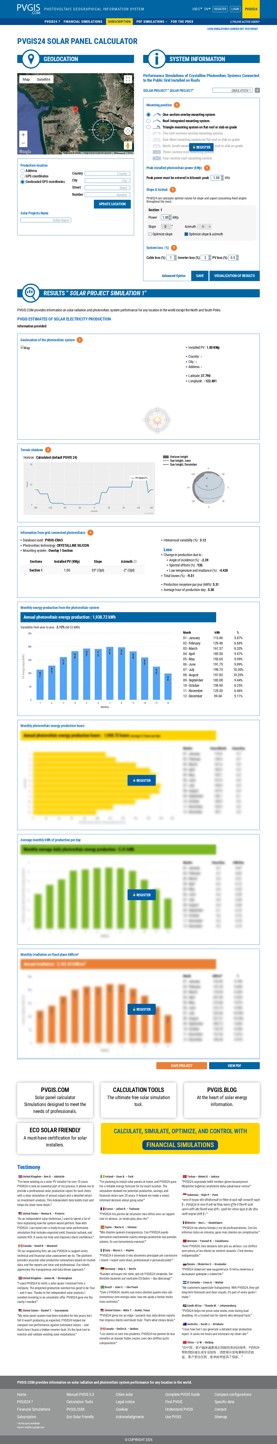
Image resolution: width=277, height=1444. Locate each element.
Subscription (26, 1416)
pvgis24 (251, 9)
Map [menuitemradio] (26, 79)
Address (31, 170)
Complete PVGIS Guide (182, 1394)
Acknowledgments (130, 1416)
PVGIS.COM (75, 1409)
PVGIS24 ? (25, 1401)
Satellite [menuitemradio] (43, 79)
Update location (112, 204)
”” (168, 91)
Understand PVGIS (179, 1409)
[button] (151, 21)
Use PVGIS (173, 1416)
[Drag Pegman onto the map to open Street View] (128, 145)
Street (76, 187)
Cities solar (124, 1394)
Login (235, 9)
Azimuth (190, 226)
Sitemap (221, 1416)
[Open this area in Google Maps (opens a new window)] (25, 151)
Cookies (122, 1409)
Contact (221, 1409)
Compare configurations (233, 1394)
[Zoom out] (23, 143)
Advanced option (174, 276)
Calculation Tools (80, 1401)
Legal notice (125, 1401)
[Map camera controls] (128, 131)
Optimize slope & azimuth (206, 234)
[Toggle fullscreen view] (128, 79)
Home (21, 1394)
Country (77, 173)
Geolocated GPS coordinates (45, 181)
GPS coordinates (37, 176)
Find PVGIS (173, 1401)
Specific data (224, 1401)
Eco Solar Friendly (80, 1416)
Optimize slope (162, 234)
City (74, 180)
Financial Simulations (180, 1145)
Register (220, 9)
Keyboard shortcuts (72, 153)
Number (77, 194)
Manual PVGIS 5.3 (80, 1394)
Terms (130, 153)
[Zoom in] (23, 135)
